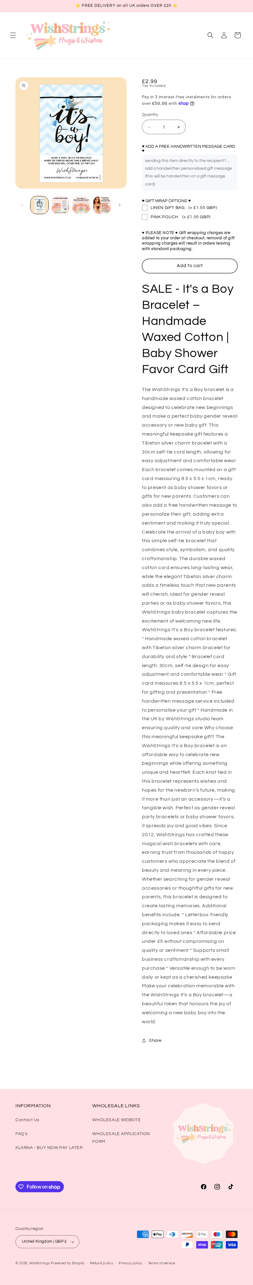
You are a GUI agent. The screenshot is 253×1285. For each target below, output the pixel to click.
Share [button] (155, 1040)
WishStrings (39, 1263)
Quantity (150, 115)
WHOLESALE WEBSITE (116, 1120)
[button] (13, 35)
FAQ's (21, 1134)
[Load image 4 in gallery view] (102, 205)
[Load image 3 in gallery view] (81, 205)
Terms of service (161, 1263)
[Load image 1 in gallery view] (39, 205)
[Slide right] (119, 205)
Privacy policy (130, 1263)
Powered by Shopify (68, 1263)
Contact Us (27, 1120)
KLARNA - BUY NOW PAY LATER (49, 1148)
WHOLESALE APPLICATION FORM (121, 1138)
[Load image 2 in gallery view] (60, 205)
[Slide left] (22, 205)
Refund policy (101, 1263)
